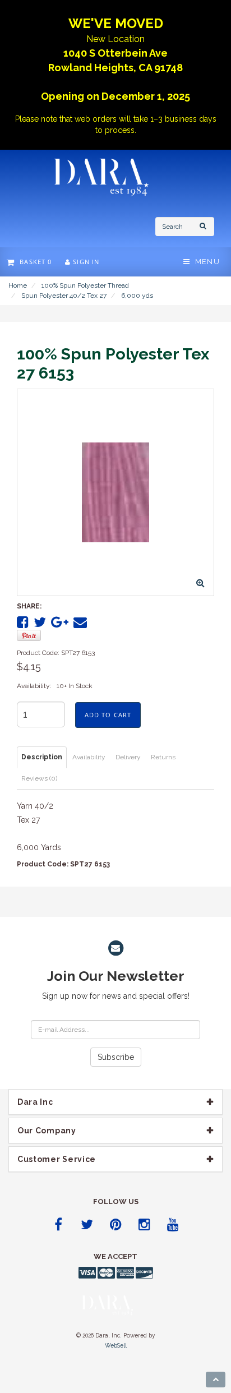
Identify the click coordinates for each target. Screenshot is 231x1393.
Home (17, 285)
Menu (205, 261)
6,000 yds (137, 295)
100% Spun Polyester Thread (85, 285)
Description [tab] (41, 757)
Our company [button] (46, 1130)
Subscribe (116, 1057)
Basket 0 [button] (33, 261)
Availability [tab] (88, 757)
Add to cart (108, 715)
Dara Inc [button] (35, 1101)
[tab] (115, 1102)
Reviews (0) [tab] (39, 778)
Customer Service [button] (56, 1159)
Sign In (85, 261)
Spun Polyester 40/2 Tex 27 (64, 295)
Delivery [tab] (128, 757)
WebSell (116, 1345)
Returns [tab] (163, 757)
